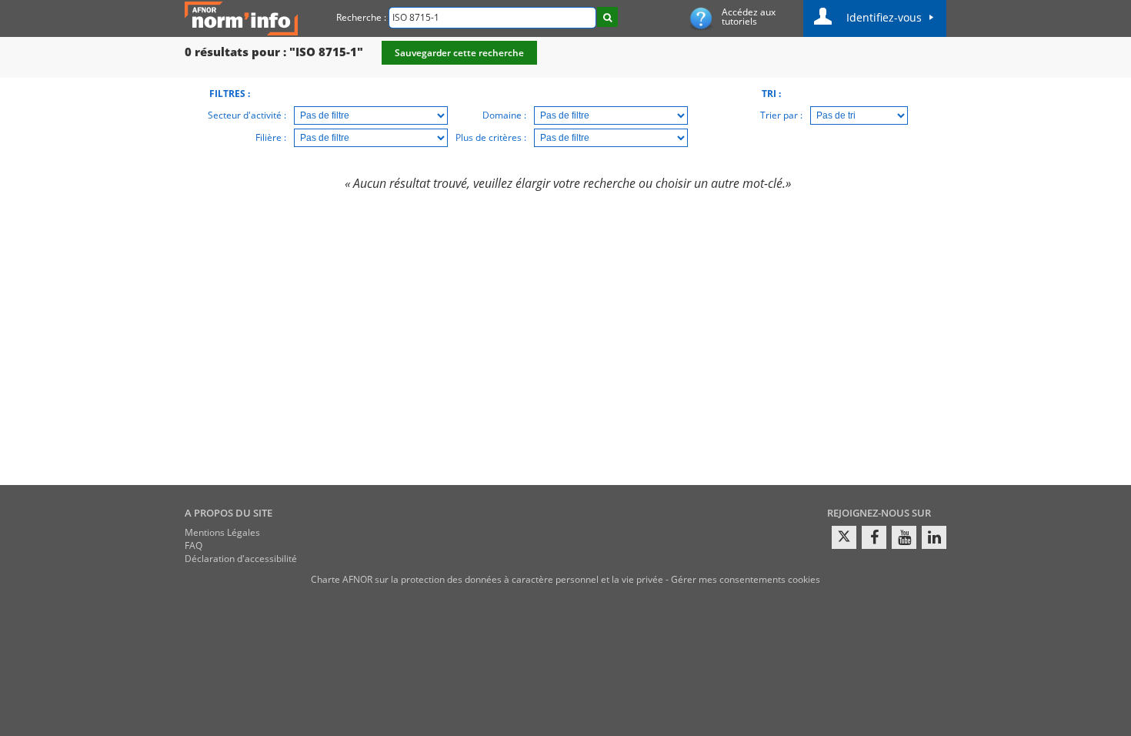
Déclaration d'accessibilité (241, 558)
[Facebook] (874, 537)
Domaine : (504, 115)
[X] (844, 537)
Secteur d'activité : (247, 115)
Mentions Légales (222, 532)
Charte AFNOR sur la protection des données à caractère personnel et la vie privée (487, 579)
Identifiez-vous (884, 17)
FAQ (193, 545)
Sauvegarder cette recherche (459, 52)
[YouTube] (904, 537)
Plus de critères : (490, 137)
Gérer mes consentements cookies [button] (745, 579)
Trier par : (781, 115)
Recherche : (361, 17)
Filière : (270, 137)
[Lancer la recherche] (607, 17)
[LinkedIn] (934, 537)
